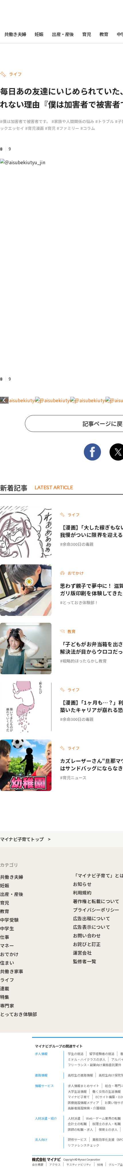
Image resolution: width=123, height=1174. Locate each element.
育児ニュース (74, 777)
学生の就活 (76, 1053)
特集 (4, 996)
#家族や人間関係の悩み (72, 121)
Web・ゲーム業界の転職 (103, 1118)
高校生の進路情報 (80, 1075)
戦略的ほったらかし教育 (85, 661)
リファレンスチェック (83, 1145)
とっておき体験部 (18, 1014)
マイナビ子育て (79, 1096)
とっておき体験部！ (80, 602)
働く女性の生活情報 (106, 1091)
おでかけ (9, 954)
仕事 (4, 936)
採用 (100, 1165)
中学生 (7, 928)
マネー (7, 945)
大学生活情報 (77, 1091)
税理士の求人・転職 (106, 1123)
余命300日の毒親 (78, 544)
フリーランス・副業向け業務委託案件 (94, 1064)
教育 (104, 34)
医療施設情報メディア (83, 1102)
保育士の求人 (108, 1129)
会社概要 (37, 1165)
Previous (4, 400)
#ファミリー (68, 128)
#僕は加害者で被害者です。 (25, 121)
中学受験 (9, 919)
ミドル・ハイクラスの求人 (87, 1059)
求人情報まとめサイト (83, 1085)
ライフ (7, 979)
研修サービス (77, 1139)
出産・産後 (63, 34)
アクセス (55, 1165)
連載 (4, 988)
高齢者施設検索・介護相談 (87, 1108)
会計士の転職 (77, 1123)
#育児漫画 (34, 128)
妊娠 (39, 34)
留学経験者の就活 (101, 1053)
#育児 (50, 128)
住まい (7, 962)
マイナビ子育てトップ (21, 839)
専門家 (7, 1005)
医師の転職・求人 (80, 1129)
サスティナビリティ (79, 1165)
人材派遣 (74, 1118)
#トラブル (104, 121)
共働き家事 (11, 971)
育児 (86, 34)
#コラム (87, 128)
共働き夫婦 (15, 34)
